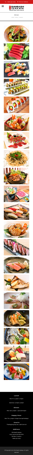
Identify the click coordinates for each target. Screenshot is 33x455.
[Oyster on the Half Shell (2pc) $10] (16, 336)
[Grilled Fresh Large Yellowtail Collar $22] (16, 283)
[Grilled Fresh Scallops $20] (16, 229)
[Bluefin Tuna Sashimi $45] (16, 51)
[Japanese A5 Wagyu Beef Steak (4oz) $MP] (16, 247)
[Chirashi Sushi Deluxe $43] (16, 122)
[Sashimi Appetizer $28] (16, 354)
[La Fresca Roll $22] (16, 105)
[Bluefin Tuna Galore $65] (16, 140)
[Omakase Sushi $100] (16, 211)
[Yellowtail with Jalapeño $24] (16, 300)
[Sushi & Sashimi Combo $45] (16, 69)
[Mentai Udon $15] (16, 158)
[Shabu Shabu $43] (16, 194)
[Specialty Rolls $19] (16, 87)
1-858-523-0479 (11, 1)
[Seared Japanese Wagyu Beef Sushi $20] (16, 265)
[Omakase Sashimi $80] (16, 371)
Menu (16, 17)
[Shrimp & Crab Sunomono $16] (16, 318)
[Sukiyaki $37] (16, 176)
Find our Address (23, 1)
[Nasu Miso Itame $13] (16, 33)
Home (12, 17)
